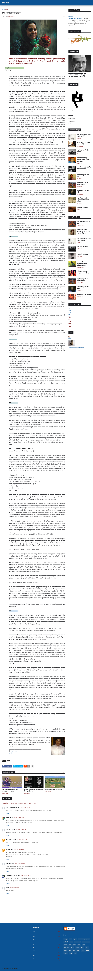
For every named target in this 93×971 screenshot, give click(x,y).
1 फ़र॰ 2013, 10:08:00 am (18, 817)
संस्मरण (87, 950)
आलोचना (80, 939)
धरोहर (88, 942)
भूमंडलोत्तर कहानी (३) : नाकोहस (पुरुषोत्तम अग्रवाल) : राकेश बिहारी (83, 159)
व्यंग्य (70, 950)
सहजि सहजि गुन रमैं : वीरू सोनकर (83, 151)
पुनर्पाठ (74, 944)
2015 (46, 947)
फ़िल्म (72, 947)
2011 (46, 958)
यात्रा (82, 947)
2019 (69, 310)
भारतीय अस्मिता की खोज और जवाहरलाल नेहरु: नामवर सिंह (77, 75)
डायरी (79, 942)
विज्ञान (65, 950)
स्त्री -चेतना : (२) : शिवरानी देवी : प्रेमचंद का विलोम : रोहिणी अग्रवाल (84, 199)
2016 (69, 316)
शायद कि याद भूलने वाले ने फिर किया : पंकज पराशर (84, 168)
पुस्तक (79, 944)
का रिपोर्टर (14, 751)
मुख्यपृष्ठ (3, 9)
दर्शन (84, 942)
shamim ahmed (11, 839)
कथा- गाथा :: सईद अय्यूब (82, 207)
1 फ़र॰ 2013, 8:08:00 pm (20, 863)
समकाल (65, 953)
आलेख (75, 939)
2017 (69, 314)
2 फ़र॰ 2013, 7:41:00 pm (26, 875)
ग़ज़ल (75, 953)
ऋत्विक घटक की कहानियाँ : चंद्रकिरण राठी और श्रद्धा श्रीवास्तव (33, 790)
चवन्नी (10, 753)
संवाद (83, 950)
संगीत (78, 950)
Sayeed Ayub (10, 863)
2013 (46, 952)
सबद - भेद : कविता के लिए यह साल (83, 222)
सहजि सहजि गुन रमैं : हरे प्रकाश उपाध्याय (82, 183)
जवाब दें (7, 813)
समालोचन (5, 3)
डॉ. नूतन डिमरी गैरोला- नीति (13, 875)
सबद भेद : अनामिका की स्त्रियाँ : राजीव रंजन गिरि (84, 135)
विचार (87, 947)
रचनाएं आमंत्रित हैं (72, 118)
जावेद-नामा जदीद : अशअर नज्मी (75, 18)
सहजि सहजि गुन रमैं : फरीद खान (83, 175)
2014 (46, 950)
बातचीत (77, 947)
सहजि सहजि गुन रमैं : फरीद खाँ (84, 294)
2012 (46, 955)
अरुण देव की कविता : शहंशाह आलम (76, 348)
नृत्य (70, 944)
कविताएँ (65, 942)
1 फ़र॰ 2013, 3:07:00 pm (19, 849)
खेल (75, 942)
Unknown (9, 849)
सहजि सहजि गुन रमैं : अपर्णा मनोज (83, 191)
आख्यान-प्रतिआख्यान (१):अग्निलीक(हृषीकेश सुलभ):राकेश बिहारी (82, 263)
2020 (69, 309)
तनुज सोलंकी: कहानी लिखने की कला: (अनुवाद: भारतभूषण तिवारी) (10, 790)
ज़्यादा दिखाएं (62, 772)
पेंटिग (84, 944)
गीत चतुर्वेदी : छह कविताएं (82, 254)
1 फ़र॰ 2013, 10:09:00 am (21, 829)
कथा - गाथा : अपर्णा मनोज (82, 246)
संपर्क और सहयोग (72, 121)
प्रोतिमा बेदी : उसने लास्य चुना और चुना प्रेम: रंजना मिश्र (83, 272)
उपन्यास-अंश (86, 939)
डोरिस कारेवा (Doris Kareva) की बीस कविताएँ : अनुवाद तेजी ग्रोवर (83, 231)
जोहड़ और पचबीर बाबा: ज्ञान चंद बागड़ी (53, 789)
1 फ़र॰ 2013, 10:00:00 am (25, 807)
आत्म (70, 939)
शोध (74, 950)
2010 (46, 961)
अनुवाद (65, 939)
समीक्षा (71, 953)
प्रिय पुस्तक (66, 947)
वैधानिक (70, 124)
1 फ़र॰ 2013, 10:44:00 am (22, 839)
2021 (46, 931)
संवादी (69, 339)
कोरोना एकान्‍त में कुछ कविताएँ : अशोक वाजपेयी (83, 143)
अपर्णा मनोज (9, 817)
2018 (69, 312)
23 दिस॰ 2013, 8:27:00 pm (15, 887)
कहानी (7, 9)
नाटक (65, 944)
